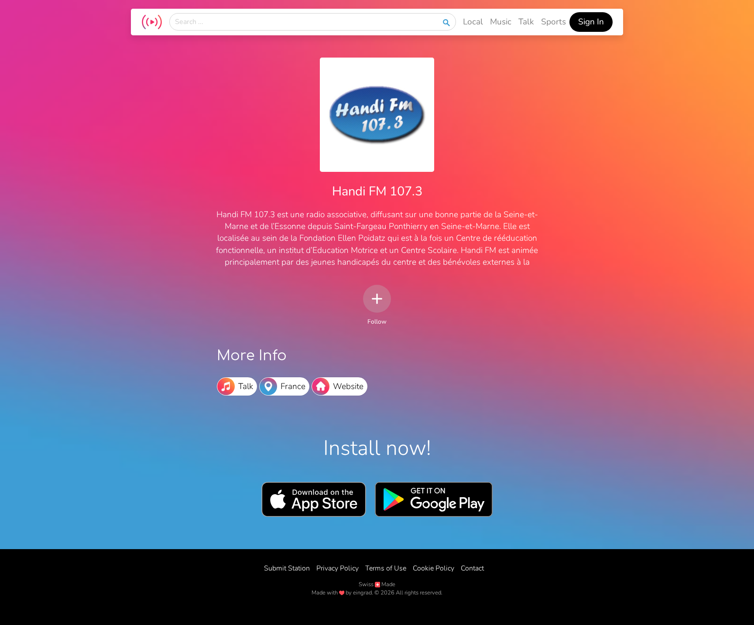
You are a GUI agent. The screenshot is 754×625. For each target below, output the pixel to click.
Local (473, 21)
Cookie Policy (433, 568)
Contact (472, 568)
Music (500, 21)
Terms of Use (385, 568)
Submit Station (287, 568)
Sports (553, 21)
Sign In (591, 21)
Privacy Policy (337, 568)
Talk (526, 21)
